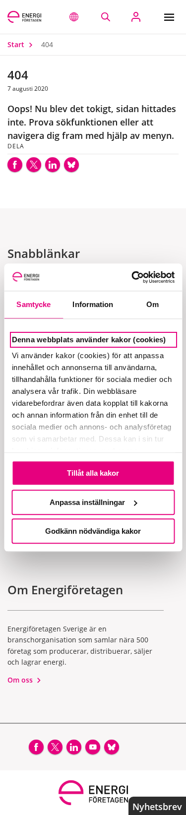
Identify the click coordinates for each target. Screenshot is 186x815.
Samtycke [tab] (33, 304)
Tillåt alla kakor (93, 473)
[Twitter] (33, 164)
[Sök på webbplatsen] (105, 16)
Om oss (21, 680)
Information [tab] (92, 304)
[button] (74, 16)
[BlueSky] (71, 164)
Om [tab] (152, 304)
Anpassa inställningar (87, 502)
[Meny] (171, 16)
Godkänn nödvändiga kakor (93, 531)
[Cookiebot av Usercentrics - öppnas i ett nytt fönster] (132, 277)
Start (16, 44)
